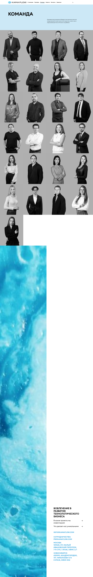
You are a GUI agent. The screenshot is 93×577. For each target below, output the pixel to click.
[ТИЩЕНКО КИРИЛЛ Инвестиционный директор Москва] (34, 76)
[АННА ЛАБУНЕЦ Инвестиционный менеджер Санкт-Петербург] (11, 168)
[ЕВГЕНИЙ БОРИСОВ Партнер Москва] (11, 45)
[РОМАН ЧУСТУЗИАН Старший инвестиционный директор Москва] (81, 45)
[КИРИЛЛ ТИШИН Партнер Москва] (34, 45)
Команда (42, 2)
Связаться (59, 2)
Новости (48, 2)
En (72, 2)
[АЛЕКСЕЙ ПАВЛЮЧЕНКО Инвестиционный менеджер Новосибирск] (34, 137)
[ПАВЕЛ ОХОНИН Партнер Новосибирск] (58, 45)
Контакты (53, 2)
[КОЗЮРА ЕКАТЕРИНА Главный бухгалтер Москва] (58, 76)
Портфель (36, 2)
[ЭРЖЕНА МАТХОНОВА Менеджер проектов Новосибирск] (58, 168)
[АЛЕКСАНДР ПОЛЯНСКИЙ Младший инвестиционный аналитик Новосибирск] (58, 199)
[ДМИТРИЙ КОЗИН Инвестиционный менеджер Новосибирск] (34, 168)
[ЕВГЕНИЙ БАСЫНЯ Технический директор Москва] (34, 107)
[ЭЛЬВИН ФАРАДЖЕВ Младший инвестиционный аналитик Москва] (34, 199)
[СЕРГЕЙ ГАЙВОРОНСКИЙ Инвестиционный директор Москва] (11, 76)
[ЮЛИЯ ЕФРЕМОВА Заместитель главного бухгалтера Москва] (81, 76)
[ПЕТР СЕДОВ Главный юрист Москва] (58, 107)
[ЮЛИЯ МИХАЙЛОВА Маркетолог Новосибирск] (11, 230)
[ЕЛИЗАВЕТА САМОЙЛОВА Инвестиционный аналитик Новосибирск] (11, 199)
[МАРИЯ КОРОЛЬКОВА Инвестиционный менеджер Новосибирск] (58, 137)
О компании (30, 2)
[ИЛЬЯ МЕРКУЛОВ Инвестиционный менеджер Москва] (11, 137)
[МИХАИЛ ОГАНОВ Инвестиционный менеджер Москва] (81, 137)
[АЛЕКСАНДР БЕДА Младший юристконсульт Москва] (81, 107)
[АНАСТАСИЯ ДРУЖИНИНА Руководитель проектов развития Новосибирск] (81, 199)
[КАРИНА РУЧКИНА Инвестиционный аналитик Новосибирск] (81, 168)
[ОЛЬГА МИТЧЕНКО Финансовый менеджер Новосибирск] (11, 107)
